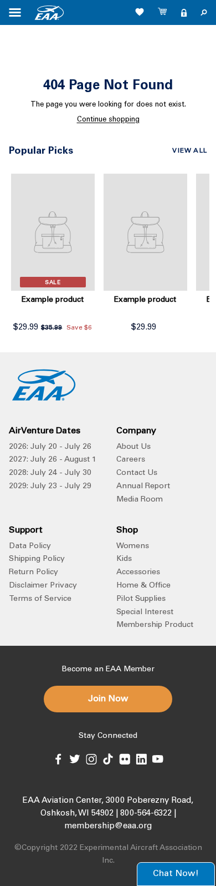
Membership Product (154, 625)
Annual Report (143, 486)
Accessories (138, 572)
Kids (124, 559)
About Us (133, 447)
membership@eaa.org (108, 826)
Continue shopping (108, 120)
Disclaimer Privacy (43, 586)
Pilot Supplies (141, 599)
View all (189, 151)
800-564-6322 (146, 813)
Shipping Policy (37, 559)
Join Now (108, 699)
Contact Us (136, 473)
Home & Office (143, 586)
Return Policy (33, 572)
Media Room (139, 500)
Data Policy (30, 546)
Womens (132, 546)
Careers (130, 460)
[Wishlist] (140, 12)
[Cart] (163, 13)
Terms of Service (40, 599)
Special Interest (144, 612)
